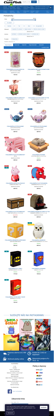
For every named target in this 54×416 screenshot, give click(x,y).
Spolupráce (14, 379)
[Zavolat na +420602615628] (39, 1)
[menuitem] (6, 7)
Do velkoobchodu (15, 387)
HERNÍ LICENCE (27, 29)
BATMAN (14, 34)
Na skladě (9, 22)
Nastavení (10, 413)
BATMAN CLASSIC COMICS (24, 34)
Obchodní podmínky (14, 371)
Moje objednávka (14, 376)
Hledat (34, 1)
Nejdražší (24, 44)
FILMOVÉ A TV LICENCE (17, 29)
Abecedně (41, 44)
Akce (29, 26)
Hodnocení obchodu (14, 384)
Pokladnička (14, 39)
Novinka (9, 26)
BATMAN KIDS (35, 34)
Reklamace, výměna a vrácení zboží (14, 372)
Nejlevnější (16, 44)
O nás (14, 366)
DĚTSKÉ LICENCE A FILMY (39, 29)
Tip (19, 26)
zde (12, 409)
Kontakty (15, 367)
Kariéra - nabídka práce (14, 369)
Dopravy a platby (14, 374)
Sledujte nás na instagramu (27, 315)
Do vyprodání (39, 26)
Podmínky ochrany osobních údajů (14, 381)
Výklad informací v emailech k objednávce (15, 377)
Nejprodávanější (32, 44)
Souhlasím (43, 407)
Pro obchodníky (14, 383)
